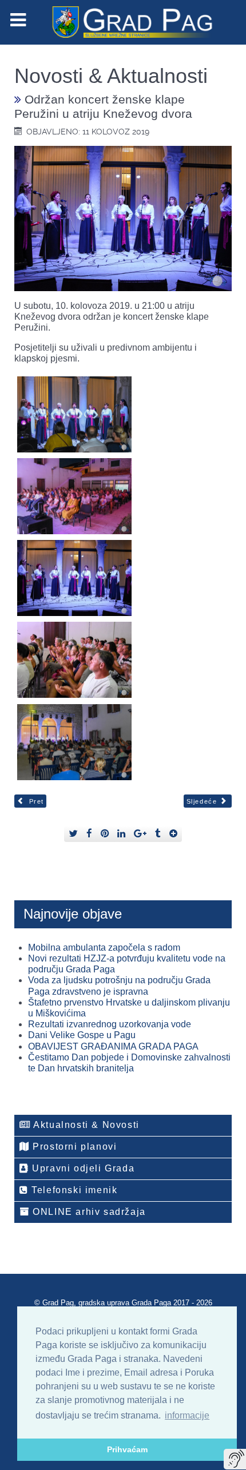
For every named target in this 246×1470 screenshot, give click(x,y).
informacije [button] (187, 1415)
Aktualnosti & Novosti (85, 1125)
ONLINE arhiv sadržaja (88, 1212)
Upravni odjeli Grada (82, 1168)
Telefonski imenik (73, 1190)
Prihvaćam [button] (127, 1449)
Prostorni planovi (73, 1146)
